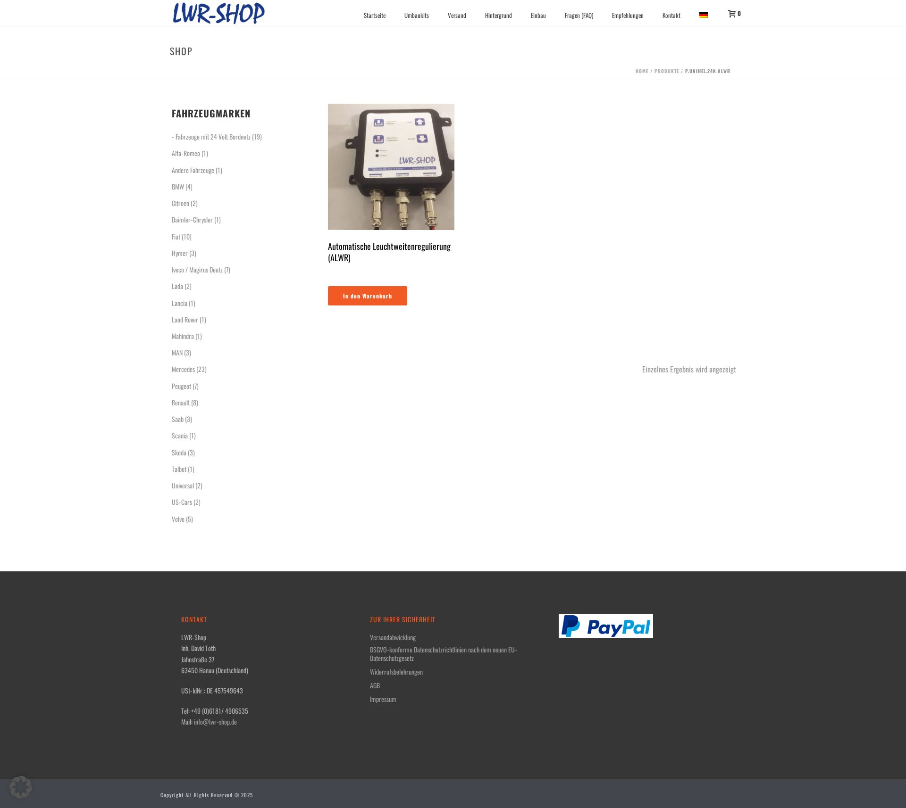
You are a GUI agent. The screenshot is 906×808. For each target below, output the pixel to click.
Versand (457, 15)
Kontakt (671, 15)
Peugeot (181, 386)
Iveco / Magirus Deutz (197, 269)
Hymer (180, 253)
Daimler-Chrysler (192, 219)
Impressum (383, 699)
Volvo (178, 519)
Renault (181, 402)
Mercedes (183, 369)
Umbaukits (416, 15)
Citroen (180, 203)
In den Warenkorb (367, 296)
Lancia (179, 303)
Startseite (375, 15)
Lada (177, 286)
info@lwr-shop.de (215, 721)
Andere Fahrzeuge (193, 170)
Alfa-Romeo (186, 153)
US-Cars (182, 502)
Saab (178, 419)
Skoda (179, 452)
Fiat (176, 236)
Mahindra (183, 336)
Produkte (666, 70)
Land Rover (185, 319)
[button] (21, 787)
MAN (177, 352)
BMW (178, 186)
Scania (180, 435)
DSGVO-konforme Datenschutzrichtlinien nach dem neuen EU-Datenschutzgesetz (443, 653)
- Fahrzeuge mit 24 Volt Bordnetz (211, 136)
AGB (375, 685)
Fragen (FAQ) (579, 15)
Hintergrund (498, 15)
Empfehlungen (628, 15)
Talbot (179, 469)
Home (642, 70)
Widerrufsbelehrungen (396, 672)
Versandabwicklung (393, 637)
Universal (183, 485)
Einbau (538, 15)
